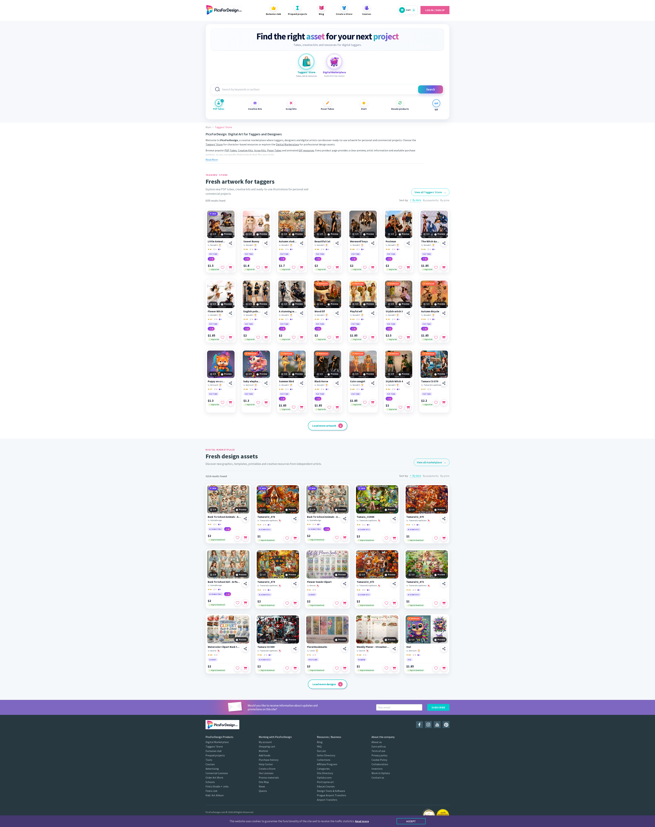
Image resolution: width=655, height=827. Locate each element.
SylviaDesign (216, 520)
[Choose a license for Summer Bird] (301, 407)
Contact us (378, 777)
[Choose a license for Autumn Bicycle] (443, 337)
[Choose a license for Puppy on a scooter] (230, 402)
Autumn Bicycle (430, 311)
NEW (214, 214)
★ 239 (317, 319)
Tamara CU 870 (429, 381)
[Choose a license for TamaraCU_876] (295, 538)
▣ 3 (219, 249)
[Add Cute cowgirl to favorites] (364, 402)
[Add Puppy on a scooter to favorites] (222, 402)
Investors (377, 768)
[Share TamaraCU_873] (394, 583)
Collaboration (380, 764)
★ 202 (245, 389)
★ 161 (423, 249)
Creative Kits (255, 109)
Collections (323, 759)
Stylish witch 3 (394, 311)
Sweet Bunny (251, 241)
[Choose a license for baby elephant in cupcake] (266, 402)
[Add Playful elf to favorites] (364, 337)
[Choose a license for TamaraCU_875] (443, 538)
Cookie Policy (379, 759)
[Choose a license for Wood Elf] (337, 337)
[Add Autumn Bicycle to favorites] (436, 337)
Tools (209, 759)
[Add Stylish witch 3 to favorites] (400, 337)
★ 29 (259, 525)
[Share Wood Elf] (337, 313)
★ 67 (209, 524)
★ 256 (281, 389)
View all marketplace (431, 462)
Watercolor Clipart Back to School (224, 646)
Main (208, 127)
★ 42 (209, 249)
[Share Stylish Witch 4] (408, 383)
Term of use (378, 751)
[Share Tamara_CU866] (394, 518)
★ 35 (358, 525)
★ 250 (352, 389)
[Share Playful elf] (372, 313)
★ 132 (281, 249)
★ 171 (210, 319)
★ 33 (309, 524)
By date (416, 200)
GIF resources (306, 150)
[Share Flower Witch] (230, 313)
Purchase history (268, 759)
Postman (391, 241)
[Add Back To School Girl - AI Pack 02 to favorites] (237, 602)
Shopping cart (267, 746)
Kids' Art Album (215, 795)
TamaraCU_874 (266, 581)
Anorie (313, 585)
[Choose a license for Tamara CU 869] (295, 668)
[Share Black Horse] (337, 383)
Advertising (212, 768)
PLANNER (361, 660)
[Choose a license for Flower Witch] (230, 337)
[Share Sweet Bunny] (266, 243)
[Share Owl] (443, 648)
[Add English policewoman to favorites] (258, 337)
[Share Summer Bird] (301, 383)
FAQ (319, 746)
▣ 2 (255, 249)
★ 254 (317, 389)
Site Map (264, 782)
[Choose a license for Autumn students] (301, 267)
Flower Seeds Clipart (319, 581)
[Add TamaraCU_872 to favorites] (436, 603)
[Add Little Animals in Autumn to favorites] (222, 267)
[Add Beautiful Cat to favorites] (329, 267)
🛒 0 (251, 249)
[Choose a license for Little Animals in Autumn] (230, 267)
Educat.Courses (326, 786)
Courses (210, 764)
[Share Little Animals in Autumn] (230, 243)
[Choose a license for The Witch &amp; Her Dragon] (443, 267)
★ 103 (245, 249)
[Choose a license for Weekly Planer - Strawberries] (394, 668)
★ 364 (408, 655)
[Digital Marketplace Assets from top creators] (334, 61)
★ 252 (388, 389)
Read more (362, 821)
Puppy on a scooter (217, 381)
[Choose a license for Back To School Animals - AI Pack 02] (344, 537)
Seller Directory (326, 755)
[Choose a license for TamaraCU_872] (443, 603)
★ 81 (309, 590)
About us (377, 742)
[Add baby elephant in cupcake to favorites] (258, 402)
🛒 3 (363, 590)
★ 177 (210, 389)
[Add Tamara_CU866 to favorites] (386, 538)
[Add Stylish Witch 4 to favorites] (400, 407)
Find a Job (211, 791)
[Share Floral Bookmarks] (344, 648)
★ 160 (317, 249)
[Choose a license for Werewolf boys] (372, 267)
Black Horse (321, 381)
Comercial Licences (217, 773)
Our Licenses (266, 773)
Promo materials (269, 777)
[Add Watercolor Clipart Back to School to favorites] (237, 668)
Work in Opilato (381, 773)
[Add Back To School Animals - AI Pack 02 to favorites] (336, 537)
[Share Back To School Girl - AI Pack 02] (245, 583)
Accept (411, 821)
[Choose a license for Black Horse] (337, 407)
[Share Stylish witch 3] (408, 313)
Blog (320, 742)
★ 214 (423, 319)
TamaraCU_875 (415, 516)
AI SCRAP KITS (264, 529)
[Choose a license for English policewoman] (266, 337)
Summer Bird (286, 381)
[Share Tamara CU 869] (295, 648)
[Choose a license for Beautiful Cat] (337, 267)
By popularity (431, 200)
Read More (212, 159)
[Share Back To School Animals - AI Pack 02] (344, 518)
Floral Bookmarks (317, 646)
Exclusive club (214, 751)
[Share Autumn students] (301, 243)
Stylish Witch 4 (394, 381)
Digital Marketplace (287, 144)
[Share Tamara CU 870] (443, 383)
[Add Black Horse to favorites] (329, 407)
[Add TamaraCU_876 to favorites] (287, 538)
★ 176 (245, 319)
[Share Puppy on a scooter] (230, 383)
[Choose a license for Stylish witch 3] (408, 337)
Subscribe (438, 707)
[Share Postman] (408, 243)
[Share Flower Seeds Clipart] (344, 583)
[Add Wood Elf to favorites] (329, 337)
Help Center (266, 764)
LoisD (312, 651)
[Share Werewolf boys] (372, 243)
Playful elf (356, 311)
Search (430, 89)
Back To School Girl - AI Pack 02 (224, 581)
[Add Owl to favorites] (436, 668)
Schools (210, 782)
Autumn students (288, 241)
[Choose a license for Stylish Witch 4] (408, 407)
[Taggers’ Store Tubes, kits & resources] (306, 61)
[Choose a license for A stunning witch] (301, 337)
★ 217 (388, 319)
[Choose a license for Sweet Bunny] (266, 267)
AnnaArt (214, 245)
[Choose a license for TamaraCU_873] (394, 603)
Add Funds (264, 755)
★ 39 (408, 525)
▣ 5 (269, 655)
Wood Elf (320, 311)
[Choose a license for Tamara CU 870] (443, 402)
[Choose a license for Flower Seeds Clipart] (344, 603)
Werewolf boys (359, 241)
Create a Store (267, 768)
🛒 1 (214, 249)
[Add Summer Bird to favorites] (293, 407)
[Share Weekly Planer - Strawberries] (394, 648)
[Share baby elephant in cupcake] (266, 383)
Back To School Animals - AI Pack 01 (224, 516)
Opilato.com (324, 777)
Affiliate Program (327, 764)
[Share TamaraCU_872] (443, 583)
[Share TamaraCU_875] (443, 518)
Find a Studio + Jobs (217, 786)
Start (364, 109)
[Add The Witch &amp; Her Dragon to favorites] (436, 267)
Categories (323, 768)
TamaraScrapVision (432, 385)
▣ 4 (327, 249)
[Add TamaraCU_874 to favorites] (287, 603)
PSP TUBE (213, 254)
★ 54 (209, 589)
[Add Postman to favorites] (400, 267)
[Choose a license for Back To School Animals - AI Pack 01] (245, 537)
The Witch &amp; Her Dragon (430, 241)
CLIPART (312, 595)
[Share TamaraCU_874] (295, 583)
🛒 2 (393, 319)
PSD (409, 660)
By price (444, 200)
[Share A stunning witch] (301, 313)
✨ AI (211, 259)
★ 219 (352, 319)
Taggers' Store (214, 746)
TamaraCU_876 (266, 516)
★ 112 (408, 590)
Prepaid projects (215, 755)
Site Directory (325, 773)
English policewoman (252, 311)
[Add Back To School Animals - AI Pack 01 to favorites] (237, 537)
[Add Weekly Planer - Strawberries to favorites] (386, 668)
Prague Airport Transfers (331, 795)
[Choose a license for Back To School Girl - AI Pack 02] (245, 602)
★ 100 (210, 655)
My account (265, 742)
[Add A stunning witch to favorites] (293, 337)
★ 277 (423, 389)
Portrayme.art (325, 782)
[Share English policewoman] (266, 313)
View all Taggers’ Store (430, 192)
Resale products (400, 109)
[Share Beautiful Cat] (337, 243)
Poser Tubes (327, 109)
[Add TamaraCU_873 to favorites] (386, 603)
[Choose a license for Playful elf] (372, 337)
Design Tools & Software (331, 791)
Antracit (214, 385)
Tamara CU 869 (265, 646)
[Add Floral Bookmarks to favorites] (336, 668)
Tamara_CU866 (365, 516)
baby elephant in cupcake (252, 381)
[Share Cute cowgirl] (372, 383)
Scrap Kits (291, 109)
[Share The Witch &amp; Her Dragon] (443, 243)
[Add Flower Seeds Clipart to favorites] (336, 603)
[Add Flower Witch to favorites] (222, 337)
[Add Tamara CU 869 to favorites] (287, 668)
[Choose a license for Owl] (443, 668)
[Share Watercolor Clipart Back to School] (245, 648)
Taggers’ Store (214, 144)
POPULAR (323, 284)
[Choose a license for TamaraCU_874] (295, 603)
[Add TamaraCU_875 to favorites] (436, 538)
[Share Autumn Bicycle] (443, 313)
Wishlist (263, 751)
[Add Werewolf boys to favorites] (364, 267)
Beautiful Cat (322, 241)
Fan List (321, 751)
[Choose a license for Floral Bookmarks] (344, 668)
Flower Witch (215, 311)
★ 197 (388, 249)
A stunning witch (288, 311)
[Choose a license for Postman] (408, 267)
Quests (263, 791)
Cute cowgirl (357, 381)
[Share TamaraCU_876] (295, 518)
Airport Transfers (327, 799)
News (262, 786)
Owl (408, 646)
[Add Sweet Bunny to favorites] (258, 267)
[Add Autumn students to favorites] (293, 267)
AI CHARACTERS (215, 529)
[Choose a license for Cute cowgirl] (372, 402)
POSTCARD (313, 660)
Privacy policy (379, 755)
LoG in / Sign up (435, 10)
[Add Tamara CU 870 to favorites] (436, 402)
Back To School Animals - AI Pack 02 (323, 516)
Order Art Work (214, 777)
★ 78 (309, 655)
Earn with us (379, 746)
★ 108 (359, 655)
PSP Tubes (218, 109)
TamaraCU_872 (415, 581)
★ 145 (352, 249)
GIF (436, 109)
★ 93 (358, 590)
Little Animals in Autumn (217, 241)
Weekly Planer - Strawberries (373, 646)
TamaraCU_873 (365, 581)
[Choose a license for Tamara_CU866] (394, 538)
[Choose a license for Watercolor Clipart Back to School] (245, 668)
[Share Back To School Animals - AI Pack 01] (245, 518)
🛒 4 (264, 525)
